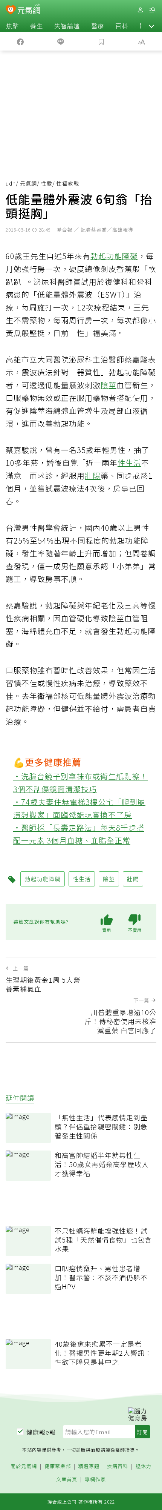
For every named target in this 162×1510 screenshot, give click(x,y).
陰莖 (108, 384)
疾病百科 (117, 1466)
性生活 (129, 462)
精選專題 (88, 1466)
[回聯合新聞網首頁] (11, 10)
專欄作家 (95, 1479)
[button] (151, 25)
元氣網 (28, 183)
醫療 (97, 25)
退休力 (143, 1466)
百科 (121, 25)
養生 (36, 25)
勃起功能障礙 (114, 255)
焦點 (12, 25)
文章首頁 (66, 1479)
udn (11, 183)
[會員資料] (140, 10)
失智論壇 (67, 25)
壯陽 (93, 475)
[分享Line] (61, 41)
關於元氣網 (24, 1466)
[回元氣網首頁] (29, 9)
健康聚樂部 (57, 1466)
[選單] (152, 10)
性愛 (46, 183)
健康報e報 (41, 1432)
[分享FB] (20, 41)
